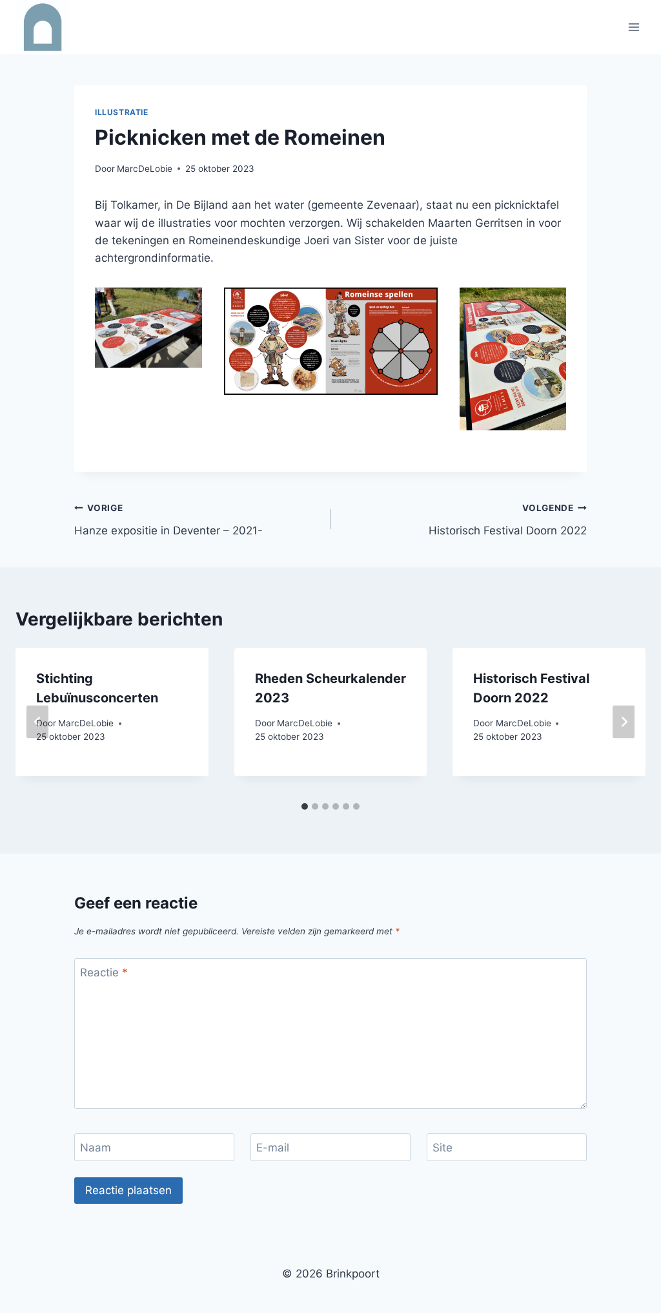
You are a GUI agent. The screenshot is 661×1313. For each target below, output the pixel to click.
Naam (95, 1147)
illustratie (121, 112)
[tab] (304, 806)
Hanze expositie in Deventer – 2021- (168, 520)
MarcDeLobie (144, 168)
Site (442, 1147)
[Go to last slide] (37, 722)
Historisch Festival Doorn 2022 (508, 520)
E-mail (272, 1147)
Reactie (104, 972)
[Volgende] (624, 722)
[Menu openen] (634, 27)
